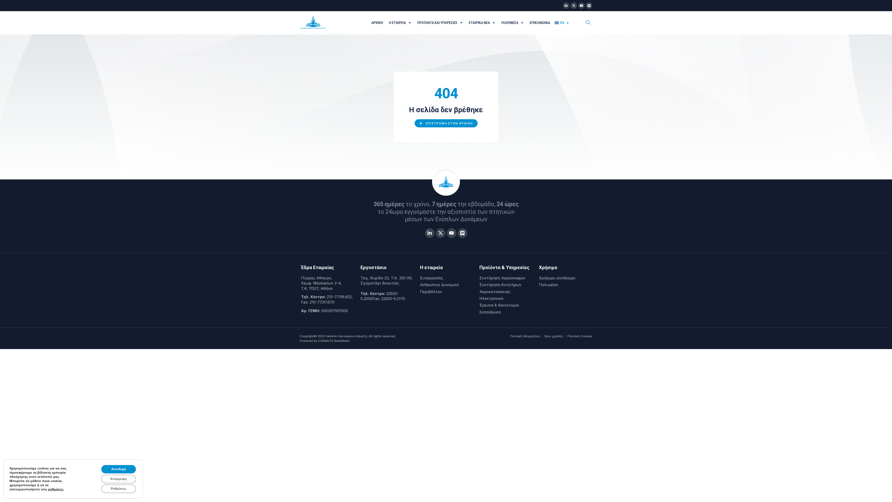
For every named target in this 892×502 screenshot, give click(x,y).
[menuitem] (561, 22)
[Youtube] (581, 5)
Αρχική (377, 23)
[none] (564, 22)
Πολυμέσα (509, 23)
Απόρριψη (118, 479)
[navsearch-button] (588, 22)
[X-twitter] (574, 5)
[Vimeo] (589, 5)
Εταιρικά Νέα (479, 23)
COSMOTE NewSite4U (334, 341)
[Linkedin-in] (566, 5)
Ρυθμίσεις (118, 488)
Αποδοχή (118, 469)
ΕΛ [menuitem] (562, 23)
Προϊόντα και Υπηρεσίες (437, 23)
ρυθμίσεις (55, 489)
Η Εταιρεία (397, 23)
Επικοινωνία (540, 23)
